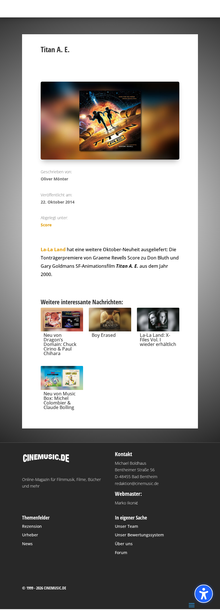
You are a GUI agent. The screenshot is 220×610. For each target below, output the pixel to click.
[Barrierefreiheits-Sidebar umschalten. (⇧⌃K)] (204, 594)
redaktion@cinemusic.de (137, 483)
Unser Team (126, 526)
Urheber (30, 534)
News (27, 543)
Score (46, 225)
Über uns (124, 543)
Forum (121, 552)
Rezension (32, 526)
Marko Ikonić (126, 503)
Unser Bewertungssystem (139, 534)
